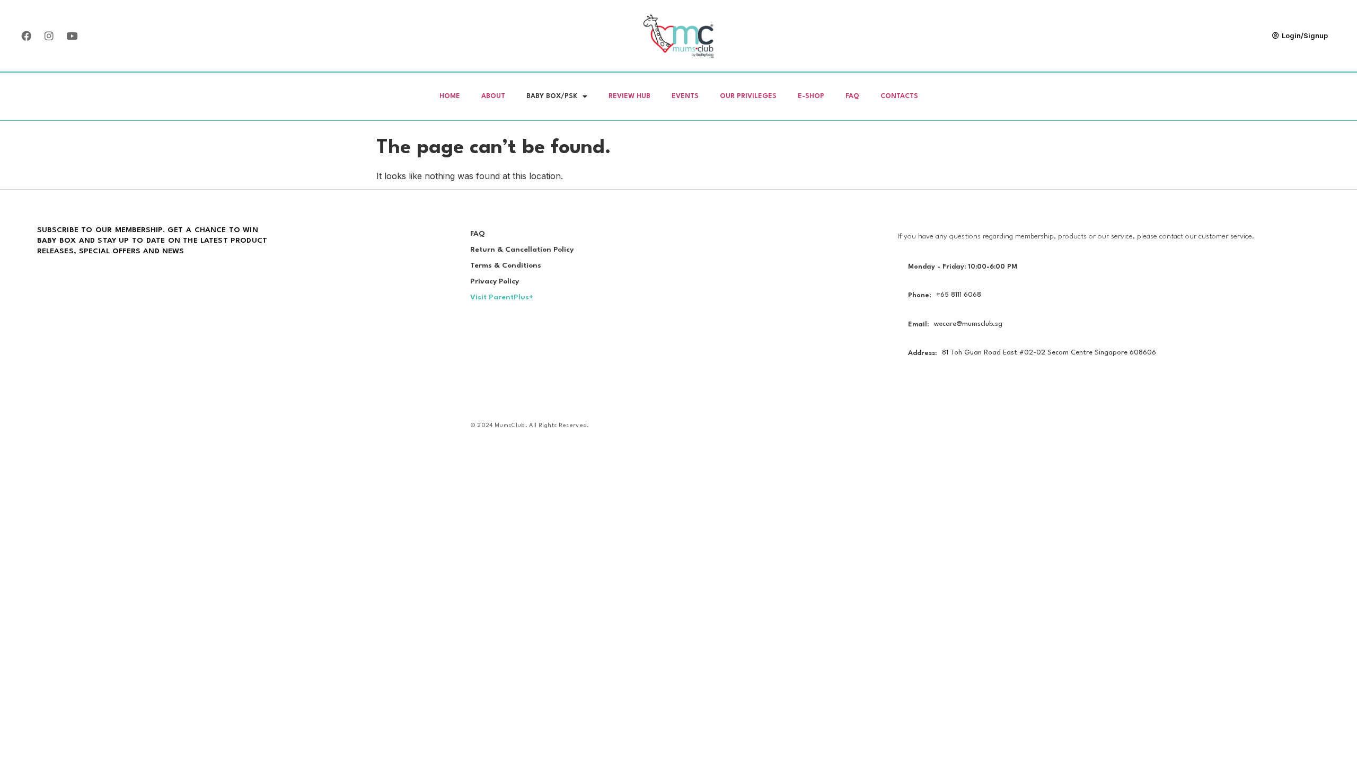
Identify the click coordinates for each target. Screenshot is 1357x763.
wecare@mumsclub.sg (968, 324)
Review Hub (629, 96)
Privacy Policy (494, 281)
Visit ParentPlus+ (501, 297)
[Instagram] (49, 35)
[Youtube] (71, 35)
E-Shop (811, 96)
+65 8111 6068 (958, 294)
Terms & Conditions (505, 265)
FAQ (852, 96)
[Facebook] (26, 35)
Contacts (899, 96)
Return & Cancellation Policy (522, 249)
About (493, 96)
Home (449, 96)
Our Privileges (748, 96)
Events (685, 96)
